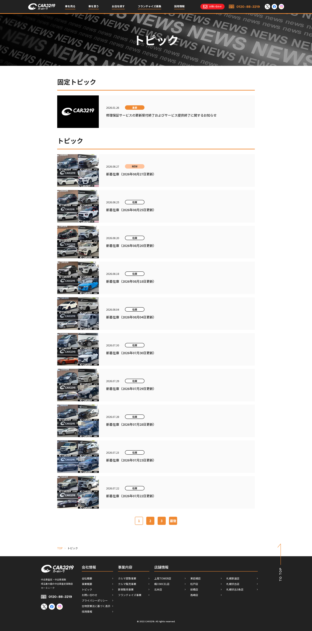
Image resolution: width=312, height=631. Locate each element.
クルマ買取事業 (127, 578)
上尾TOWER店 (162, 578)
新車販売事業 (126, 589)
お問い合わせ (89, 595)
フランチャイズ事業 (129, 595)
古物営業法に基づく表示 (96, 606)
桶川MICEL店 (161, 584)
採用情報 (179, 6)
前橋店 (194, 589)
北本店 (158, 589)
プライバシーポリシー (95, 600)
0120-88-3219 (60, 597)
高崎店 (194, 595)
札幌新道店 (232, 578)
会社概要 (87, 578)
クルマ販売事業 (127, 584)
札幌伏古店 (232, 584)
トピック (87, 589)
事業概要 (87, 584)
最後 (173, 520)
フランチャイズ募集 (149, 6)
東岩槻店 (195, 578)
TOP (60, 548)
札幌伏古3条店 (234, 589)
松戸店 (194, 584)
